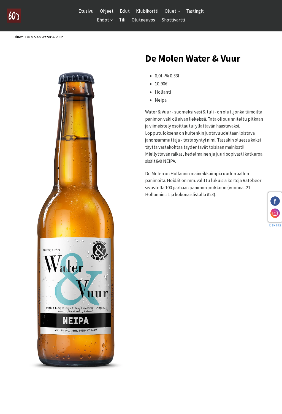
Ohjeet (106, 11)
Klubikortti (147, 11)
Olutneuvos (143, 20)
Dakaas (275, 225)
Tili (122, 20)
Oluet (174, 11)
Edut (125, 11)
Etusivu (86, 11)
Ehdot (106, 20)
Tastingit (195, 11)
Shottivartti (173, 20)
